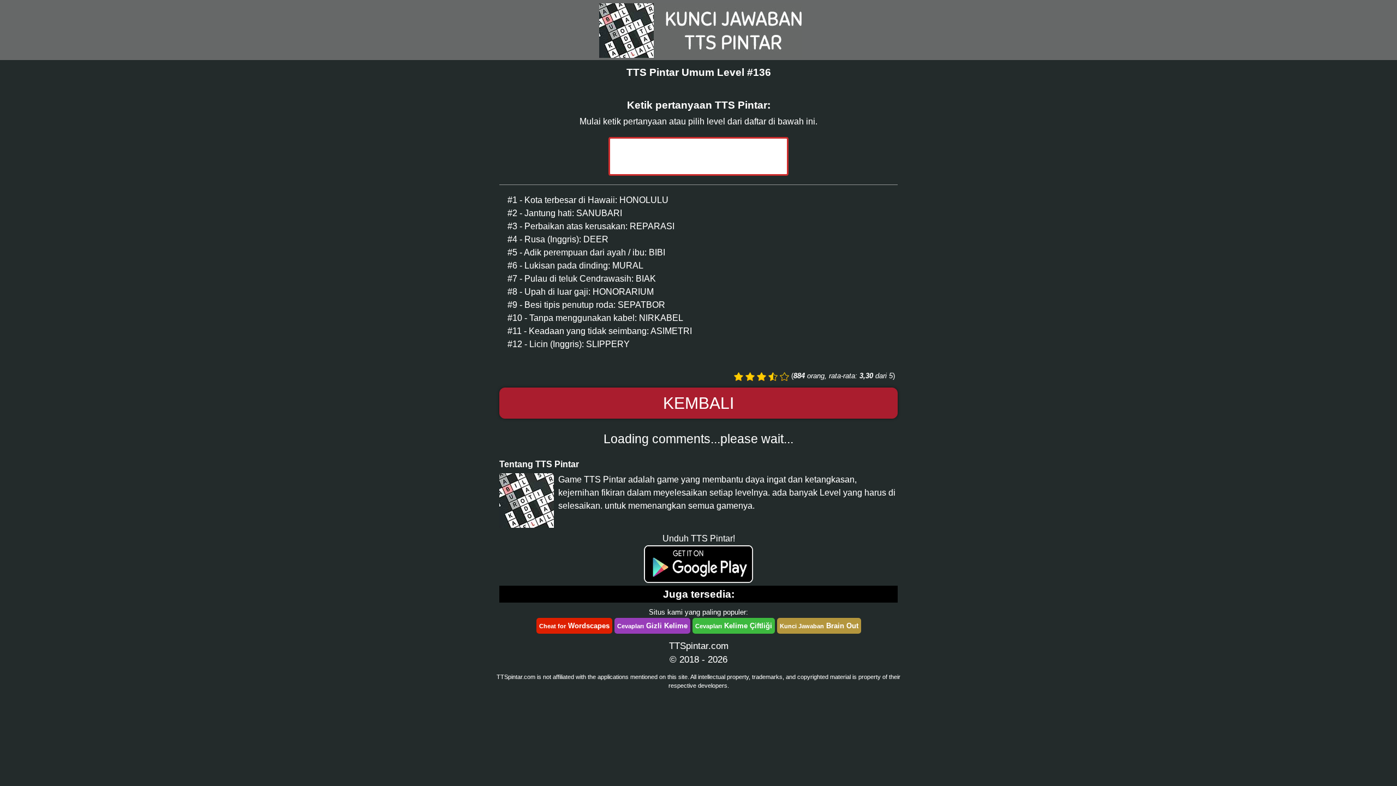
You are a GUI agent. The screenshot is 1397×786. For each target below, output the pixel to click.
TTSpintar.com (699, 646)
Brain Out (819, 626)
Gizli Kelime (652, 626)
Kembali (698, 403)
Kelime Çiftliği (733, 626)
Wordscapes (574, 626)
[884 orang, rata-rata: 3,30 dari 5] (738, 376)
